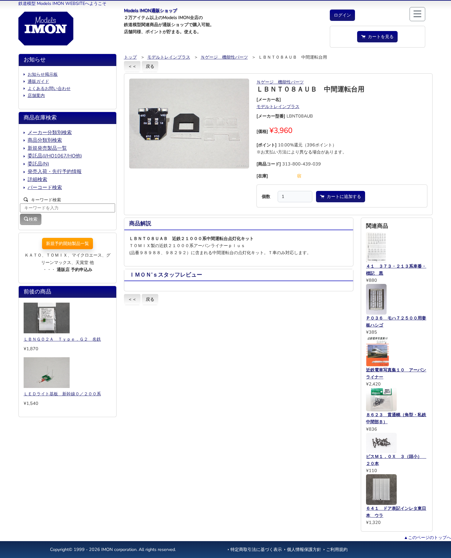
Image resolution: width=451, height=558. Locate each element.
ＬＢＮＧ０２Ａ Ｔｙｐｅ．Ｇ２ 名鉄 (62, 339)
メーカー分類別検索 (50, 132)
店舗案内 (36, 95)
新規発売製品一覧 (47, 148)
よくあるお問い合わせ (49, 88)
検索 (33, 219)
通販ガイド (38, 81)
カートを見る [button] (379, 36)
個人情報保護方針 (304, 549)
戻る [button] (150, 66)
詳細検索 (37, 179)
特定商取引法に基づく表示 (256, 549)
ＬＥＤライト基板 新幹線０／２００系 (62, 394)
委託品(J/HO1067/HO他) (55, 156)
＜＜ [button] (132, 66)
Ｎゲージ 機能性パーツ (224, 57)
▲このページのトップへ (427, 537)
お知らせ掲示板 (43, 74)
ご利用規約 (337, 549)
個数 (266, 196)
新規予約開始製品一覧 (67, 243)
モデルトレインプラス (168, 57)
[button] (342, 15)
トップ (130, 57)
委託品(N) (38, 164)
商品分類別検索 (45, 140)
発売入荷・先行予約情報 (55, 171)
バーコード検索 (45, 187)
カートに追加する (342, 196)
